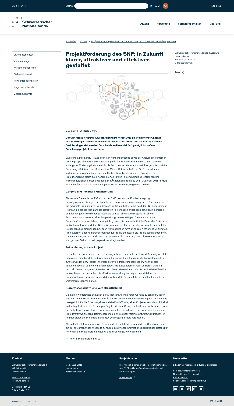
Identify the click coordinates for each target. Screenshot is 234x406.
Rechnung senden (20, 381)
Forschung (163, 24)
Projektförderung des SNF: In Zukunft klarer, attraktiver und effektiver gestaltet (133, 41)
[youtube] (201, 388)
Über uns (214, 24)
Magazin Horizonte (24, 87)
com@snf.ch (186, 63)
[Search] (165, 6)
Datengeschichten (23, 55)
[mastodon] (188, 388)
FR (17, 6)
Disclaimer (16, 401)
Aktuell (144, 24)
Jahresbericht (72, 368)
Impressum (31, 401)
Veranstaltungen (22, 61)
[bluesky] (182, 388)
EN (22, 6)
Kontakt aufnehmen (21, 378)
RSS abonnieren (180, 378)
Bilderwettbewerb (23, 74)
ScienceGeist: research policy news (189, 381)
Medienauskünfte (23, 94)
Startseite (71, 41)
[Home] (35, 26)
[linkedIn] (175, 388)
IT (26, 6)
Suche (69, 6)
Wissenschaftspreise (25, 68)
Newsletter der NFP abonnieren (188, 374)
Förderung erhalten (190, 24)
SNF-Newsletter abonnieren (186, 371)
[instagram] (194, 388)
